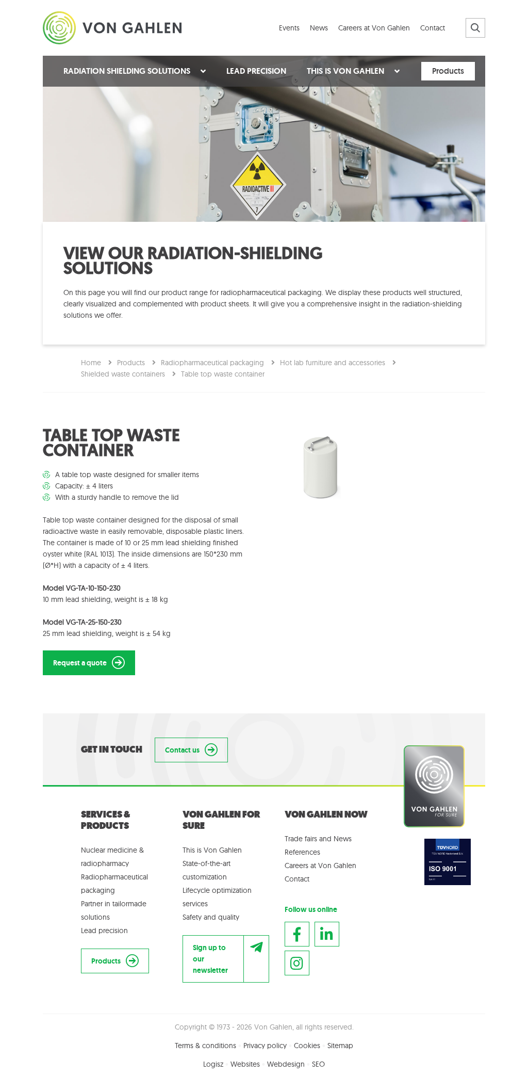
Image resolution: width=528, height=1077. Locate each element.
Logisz (213, 1064)
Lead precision (104, 930)
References (302, 852)
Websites (245, 1064)
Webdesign (286, 1064)
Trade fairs (301, 838)
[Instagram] (297, 963)
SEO (318, 1064)
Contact (297, 879)
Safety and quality (211, 917)
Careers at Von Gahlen (320, 865)
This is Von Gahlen (212, 850)
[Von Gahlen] (112, 26)
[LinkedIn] (327, 934)
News (343, 838)
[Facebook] (297, 934)
